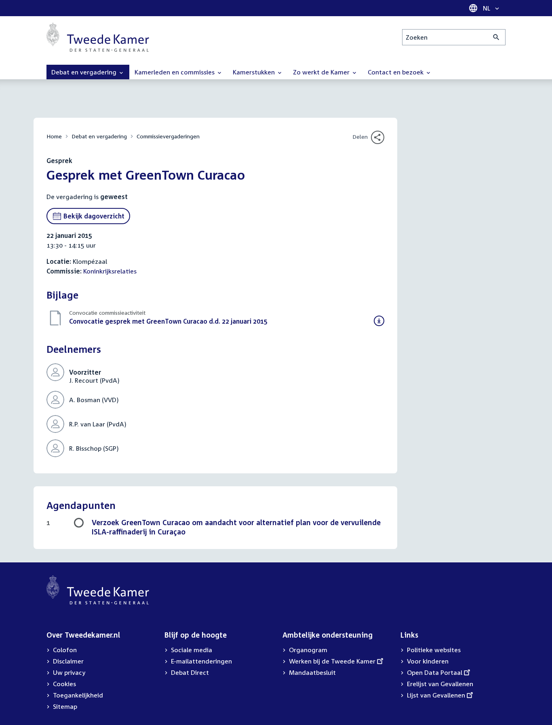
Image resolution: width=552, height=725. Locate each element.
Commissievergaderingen (168, 136)
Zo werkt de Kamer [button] (322, 72)
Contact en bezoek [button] (396, 72)
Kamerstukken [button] (254, 72)
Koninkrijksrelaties (110, 271)
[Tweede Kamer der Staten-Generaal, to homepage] (97, 37)
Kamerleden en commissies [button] (175, 72)
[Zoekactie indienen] (496, 37)
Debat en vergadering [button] (84, 72)
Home (54, 136)
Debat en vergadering (99, 136)
